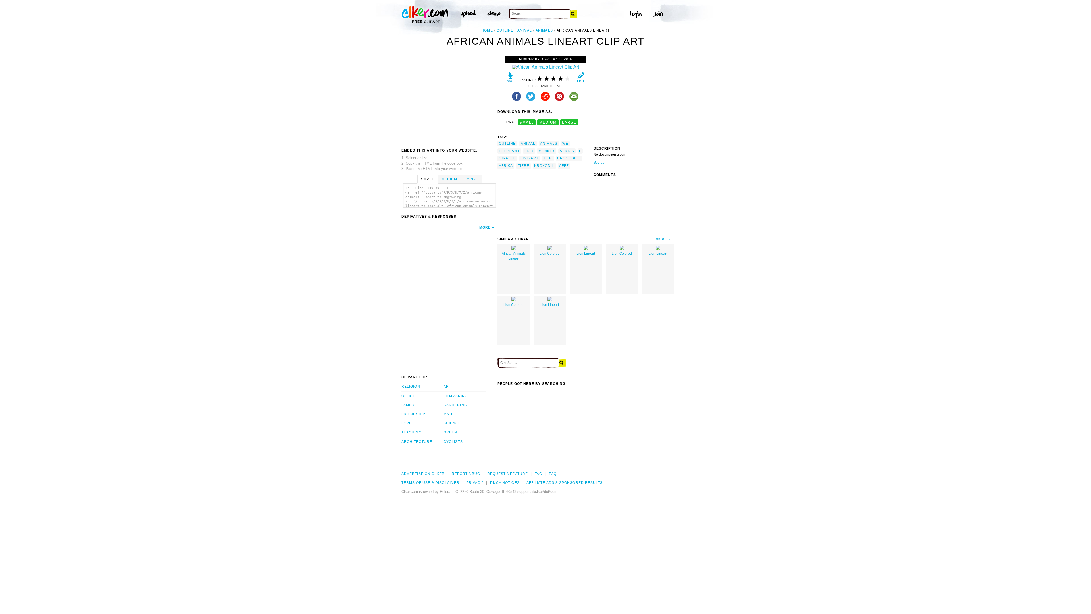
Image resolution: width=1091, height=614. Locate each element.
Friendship (413, 414)
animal (524, 30)
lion (529, 151)
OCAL (547, 59)
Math (449, 414)
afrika (506, 166)
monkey (546, 151)
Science (452, 423)
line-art (529, 158)
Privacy (474, 483)
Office (408, 396)
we (565, 144)
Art (447, 387)
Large (471, 179)
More (485, 227)
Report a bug (466, 474)
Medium (449, 179)
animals (544, 30)
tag (538, 474)
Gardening (455, 405)
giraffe (507, 158)
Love (406, 423)
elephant (509, 151)
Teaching (411, 432)
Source (599, 163)
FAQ (552, 474)
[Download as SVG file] (510, 78)
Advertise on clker (423, 474)
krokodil (544, 166)
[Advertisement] (449, 98)
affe (564, 166)
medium (548, 122)
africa (567, 151)
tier (547, 158)
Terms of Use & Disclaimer (430, 483)
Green (450, 432)
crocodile (568, 158)
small (526, 122)
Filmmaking (456, 396)
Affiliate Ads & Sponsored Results (564, 483)
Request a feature (507, 474)
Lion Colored (550, 254)
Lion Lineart (585, 254)
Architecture (416, 442)
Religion (410, 387)
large (569, 122)
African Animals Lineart (514, 256)
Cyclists (453, 442)
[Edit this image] (580, 78)
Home (487, 30)
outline (505, 30)
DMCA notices (505, 483)
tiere (523, 166)
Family (408, 405)
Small (427, 179)
